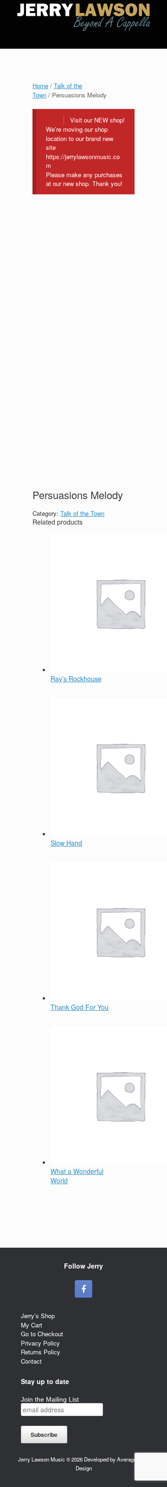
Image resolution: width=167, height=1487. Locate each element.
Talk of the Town (82, 513)
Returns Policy (40, 1351)
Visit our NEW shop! (97, 119)
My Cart (31, 1324)
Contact (31, 1361)
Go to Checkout (42, 1333)
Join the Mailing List (50, 1399)
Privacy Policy (40, 1343)
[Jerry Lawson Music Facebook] (83, 1289)
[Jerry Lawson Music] (83, 17)
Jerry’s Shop (38, 1315)
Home (40, 85)
